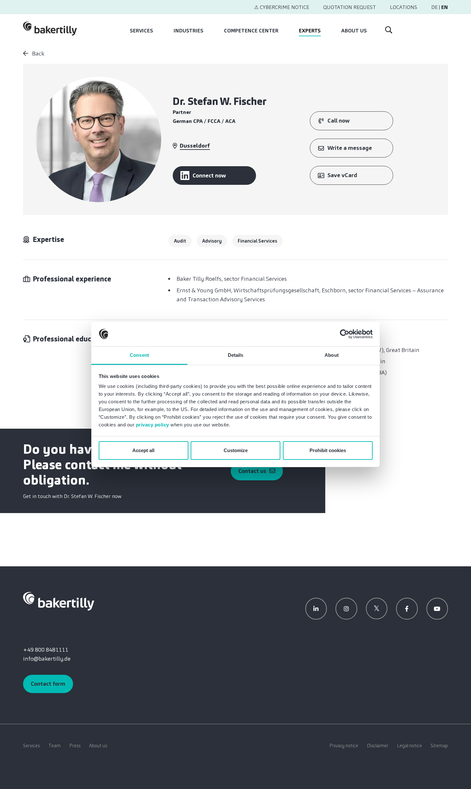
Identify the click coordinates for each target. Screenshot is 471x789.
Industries (188, 30)
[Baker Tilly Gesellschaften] (58, 601)
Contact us (252, 471)
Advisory (212, 241)
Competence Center (251, 30)
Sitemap (439, 746)
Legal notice (409, 746)
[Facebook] (407, 609)
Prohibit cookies (328, 450)
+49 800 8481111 (45, 650)
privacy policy (152, 424)
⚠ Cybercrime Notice (281, 7)
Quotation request (349, 7)
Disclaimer (377, 746)
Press (74, 746)
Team (54, 746)
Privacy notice (343, 746)
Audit (180, 241)
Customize (236, 450)
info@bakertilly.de (46, 659)
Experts (310, 30)
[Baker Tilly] (50, 28)
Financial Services (257, 241)
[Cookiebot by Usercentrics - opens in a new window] (345, 334)
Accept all (143, 450)
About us (354, 30)
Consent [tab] (139, 355)
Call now (338, 120)
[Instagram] (346, 609)
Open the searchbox (388, 28)
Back (37, 53)
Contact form (48, 684)
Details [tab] (236, 355)
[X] (377, 609)
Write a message (349, 148)
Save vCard (342, 175)
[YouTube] (437, 609)
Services (141, 30)
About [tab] (332, 355)
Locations (403, 7)
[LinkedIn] (316, 609)
